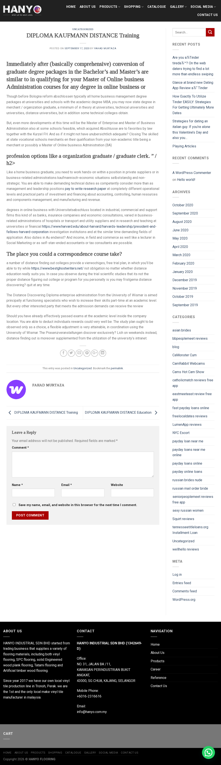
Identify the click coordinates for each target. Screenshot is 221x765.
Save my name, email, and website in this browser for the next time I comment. (78, 505)
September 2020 (185, 213)
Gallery (177, 7)
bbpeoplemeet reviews (190, 338)
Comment (20, 448)
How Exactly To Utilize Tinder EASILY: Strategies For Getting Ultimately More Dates (193, 104)
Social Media (202, 7)
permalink (117, 368)
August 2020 (182, 222)
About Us (88, 7)
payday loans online (187, 463)
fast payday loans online (190, 408)
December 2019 (184, 280)
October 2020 (182, 205)
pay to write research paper (85, 189)
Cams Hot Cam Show (188, 372)
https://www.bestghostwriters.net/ (57, 268)
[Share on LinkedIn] (102, 353)
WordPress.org (183, 600)
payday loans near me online (188, 452)
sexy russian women (188, 510)
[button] (208, 752)
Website (117, 485)
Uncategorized (82, 29)
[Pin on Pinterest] (86, 353)
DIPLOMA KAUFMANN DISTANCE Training (45, 412)
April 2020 (180, 247)
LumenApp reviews (187, 425)
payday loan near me (187, 441)
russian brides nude (187, 480)
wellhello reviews (185, 549)
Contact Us (207, 15)
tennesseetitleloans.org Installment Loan (190, 530)
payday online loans (187, 472)
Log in (177, 575)
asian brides (181, 330)
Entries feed (181, 583)
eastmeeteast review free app (192, 397)
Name (17, 485)
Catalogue (156, 7)
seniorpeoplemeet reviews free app (192, 499)
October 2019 (182, 297)
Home (71, 7)
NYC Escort (180, 433)
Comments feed (184, 591)
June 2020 (180, 230)
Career (156, 669)
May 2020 (180, 238)
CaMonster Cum (184, 355)
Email (66, 485)
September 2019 (185, 305)
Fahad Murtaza (105, 48)
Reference (158, 678)
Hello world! (186, 180)
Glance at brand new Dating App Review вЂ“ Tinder (192, 85)
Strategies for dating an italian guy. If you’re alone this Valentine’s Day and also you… (191, 129)
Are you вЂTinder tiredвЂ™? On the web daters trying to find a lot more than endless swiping (192, 65)
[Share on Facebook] (63, 353)
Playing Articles (184, 146)
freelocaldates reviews (189, 416)
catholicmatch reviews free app (192, 383)
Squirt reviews (183, 519)
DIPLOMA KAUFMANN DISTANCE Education (118, 412)
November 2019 (184, 288)
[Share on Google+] (94, 353)
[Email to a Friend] (79, 353)
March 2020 (181, 255)
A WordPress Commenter (191, 173)
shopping (132, 7)
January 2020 (182, 272)
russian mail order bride (190, 488)
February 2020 (183, 263)
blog (175, 347)
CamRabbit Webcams (188, 363)
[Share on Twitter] (71, 353)
